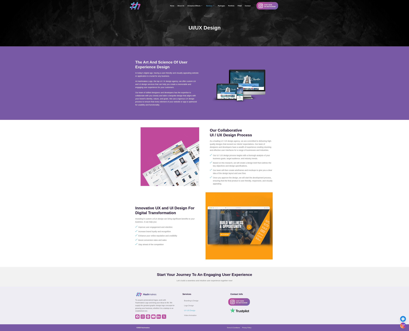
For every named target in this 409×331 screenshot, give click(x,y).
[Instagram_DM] (403, 325)
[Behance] (159, 316)
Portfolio (231, 6)
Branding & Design (191, 301)
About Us (180, 6)
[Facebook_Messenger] (403, 319)
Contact (248, 6)
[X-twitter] (164, 316)
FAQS (240, 6)
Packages (221, 6)
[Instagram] (143, 316)
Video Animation (190, 315)
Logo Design (189, 305)
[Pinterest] (148, 316)
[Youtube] (153, 316)
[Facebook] (137, 316)
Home (172, 6)
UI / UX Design (189, 310)
